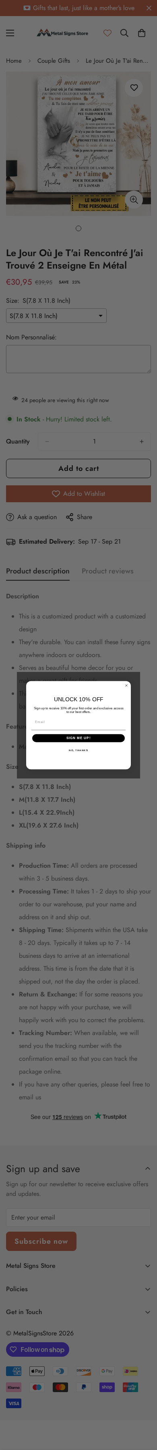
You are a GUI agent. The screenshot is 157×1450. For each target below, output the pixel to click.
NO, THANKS (78, 750)
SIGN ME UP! (78, 738)
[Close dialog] (126, 685)
